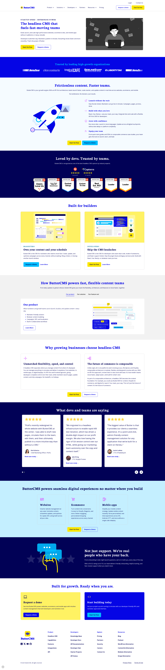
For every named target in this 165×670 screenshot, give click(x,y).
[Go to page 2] (24, 472)
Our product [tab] (70, 294)
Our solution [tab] (81, 294)
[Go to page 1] (22, 472)
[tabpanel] (82, 316)
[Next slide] (141, 472)
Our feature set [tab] (93, 294)
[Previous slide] (136, 472)
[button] (3, 667)
